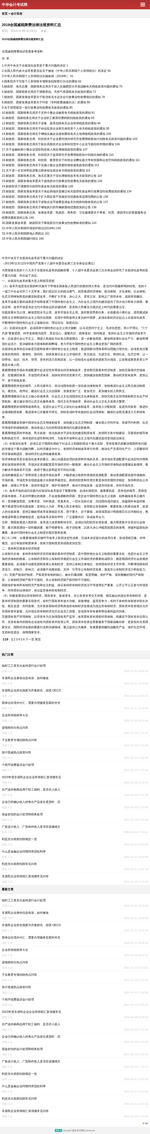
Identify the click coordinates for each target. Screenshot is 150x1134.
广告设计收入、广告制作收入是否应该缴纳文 (31, 826)
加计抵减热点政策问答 (16, 752)
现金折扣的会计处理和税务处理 (22, 814)
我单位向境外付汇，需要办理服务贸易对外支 (31, 702)
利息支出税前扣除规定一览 (19, 839)
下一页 (29, 639)
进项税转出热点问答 (15, 727)
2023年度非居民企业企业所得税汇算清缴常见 (31, 777)
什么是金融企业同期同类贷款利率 (24, 851)
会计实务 (16, 13)
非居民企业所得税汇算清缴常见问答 (25, 876)
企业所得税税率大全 (15, 715)
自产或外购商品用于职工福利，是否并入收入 (31, 789)
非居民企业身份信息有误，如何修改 (25, 678)
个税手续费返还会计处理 (18, 764)
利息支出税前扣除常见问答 (19, 863)
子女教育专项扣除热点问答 (19, 740)
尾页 (38, 639)
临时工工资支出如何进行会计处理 (24, 665)
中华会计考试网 (14, 5)
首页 (5, 13)
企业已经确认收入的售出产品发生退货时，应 (31, 801)
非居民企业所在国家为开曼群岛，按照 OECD (31, 690)
